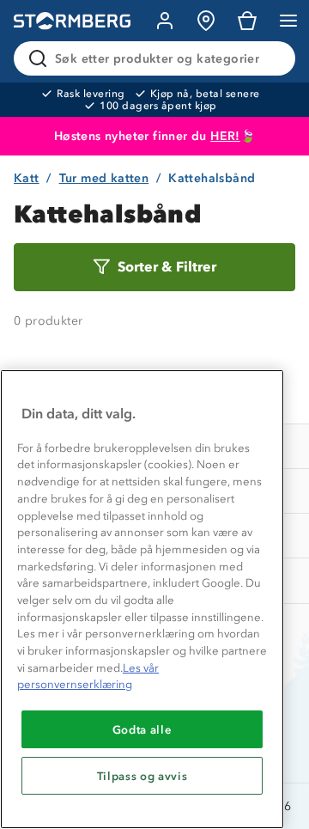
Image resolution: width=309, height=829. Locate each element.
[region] (142, 599)
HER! (225, 136)
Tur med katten (104, 178)
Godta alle (142, 729)
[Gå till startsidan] (72, 21)
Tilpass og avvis (142, 776)
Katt (26, 178)
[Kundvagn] (247, 20)
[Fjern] (271, 58)
